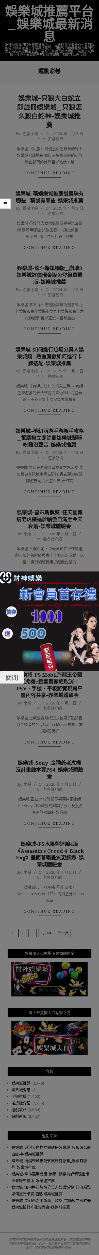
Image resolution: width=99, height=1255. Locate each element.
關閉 (12, 677)
